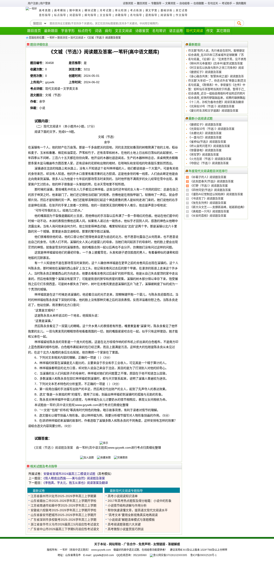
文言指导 (106, 15)
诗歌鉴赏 (142, 31)
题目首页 (34, 31)
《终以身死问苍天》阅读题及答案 (209, 146)
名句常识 (159, 31)
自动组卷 (184, 3)
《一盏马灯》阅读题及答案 (205, 137)
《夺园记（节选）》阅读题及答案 (208, 163)
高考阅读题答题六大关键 (124, 524)
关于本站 (100, 544)
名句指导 (136, 15)
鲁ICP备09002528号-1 (203, 555)
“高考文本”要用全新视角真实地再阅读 (133, 515)
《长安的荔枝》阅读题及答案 (208, 215)
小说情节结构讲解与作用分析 (127, 505)
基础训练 (167, 10)
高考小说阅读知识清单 (123, 496)
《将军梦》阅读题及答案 (203, 154)
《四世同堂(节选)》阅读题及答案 (210, 190)
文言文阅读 (123, 31)
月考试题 (106, 10)
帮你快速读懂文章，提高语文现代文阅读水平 (138, 510)
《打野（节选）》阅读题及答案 (209, 185)
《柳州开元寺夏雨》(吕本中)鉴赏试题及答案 (215, 63)
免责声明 (144, 544)
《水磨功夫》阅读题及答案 (205, 133)
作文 (209, 31)
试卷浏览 (128, 3)
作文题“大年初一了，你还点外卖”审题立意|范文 (217, 80)
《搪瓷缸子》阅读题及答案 (205, 72)
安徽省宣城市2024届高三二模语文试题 (69, 473)
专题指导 (156, 3)
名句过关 (213, 3)
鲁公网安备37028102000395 (170, 555)
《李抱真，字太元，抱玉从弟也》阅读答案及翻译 (75, 482)
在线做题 (199, 3)
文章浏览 (170, 3)
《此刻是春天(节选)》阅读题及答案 (212, 181)
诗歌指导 (121, 15)
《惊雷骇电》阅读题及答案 (205, 150)
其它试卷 (182, 10)
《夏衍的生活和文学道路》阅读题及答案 (213, 110)
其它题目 (223, 31)
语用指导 (151, 15)
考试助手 (227, 3)
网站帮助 (115, 544)
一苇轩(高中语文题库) (61, 405)
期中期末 (75, 10)
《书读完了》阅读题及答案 (206, 198)
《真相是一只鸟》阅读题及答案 (209, 211)
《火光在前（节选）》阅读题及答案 (209, 158)
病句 (108, 31)
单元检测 (121, 10)
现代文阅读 (194, 31)
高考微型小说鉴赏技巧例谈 (126, 529)
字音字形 (68, 31)
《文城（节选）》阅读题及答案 (53, 447)
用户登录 (45, 3)
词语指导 (75, 15)
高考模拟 (60, 10)
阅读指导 (167, 15)
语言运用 (176, 31)
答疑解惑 (174, 544)
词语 (98, 31)
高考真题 (45, 10)
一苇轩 (51, 37)
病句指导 (91, 15)
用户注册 (33, 3)
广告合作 (130, 544)
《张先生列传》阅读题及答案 (208, 202)
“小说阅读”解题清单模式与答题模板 (131, 519)
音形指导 (45, 15)
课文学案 (151, 10)
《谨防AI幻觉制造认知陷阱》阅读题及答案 (216, 194)
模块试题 (91, 10)
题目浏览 (142, 3)
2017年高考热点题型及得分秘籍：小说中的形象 (139, 500)
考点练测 (136, 10)
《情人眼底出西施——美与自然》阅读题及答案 (74, 478)
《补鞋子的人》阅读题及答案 (208, 177)
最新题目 (51, 31)
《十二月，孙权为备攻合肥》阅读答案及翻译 (216, 102)
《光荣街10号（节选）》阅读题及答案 (211, 106)
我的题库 (241, 3)
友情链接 (159, 544)
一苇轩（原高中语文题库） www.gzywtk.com (85, 549)
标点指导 (60, 15)
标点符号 (85, 31)
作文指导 (182, 15)
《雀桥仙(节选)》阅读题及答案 (207, 141)
